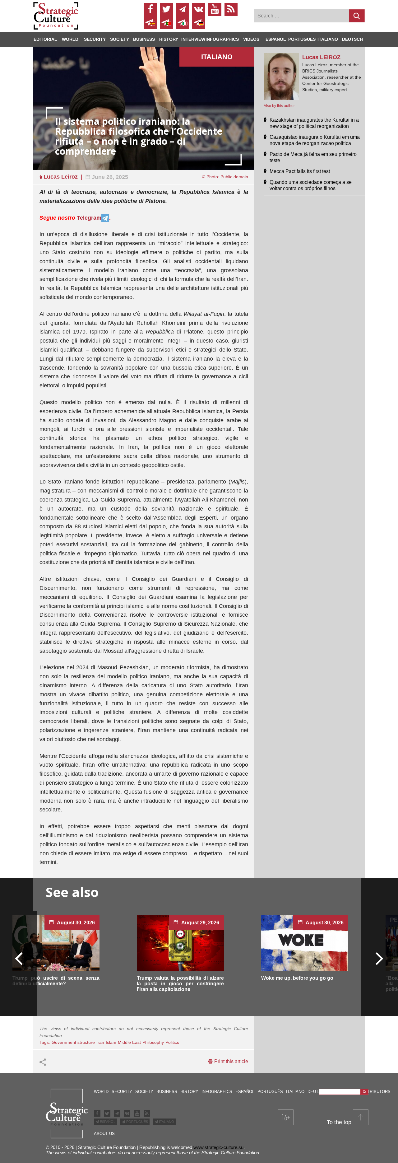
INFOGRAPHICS (222, 39)
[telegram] (182, 9)
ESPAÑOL (107, 1121)
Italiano (327, 39)
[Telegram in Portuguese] (166, 22)
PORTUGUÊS (136, 1121)
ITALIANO (166, 1121)
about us (104, 1133)
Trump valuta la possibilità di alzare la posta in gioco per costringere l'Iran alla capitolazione (180, 983)
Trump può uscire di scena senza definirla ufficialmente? (56, 980)
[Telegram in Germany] (198, 22)
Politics (172, 1042)
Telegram (89, 218)
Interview (193, 39)
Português (302, 39)
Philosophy (153, 1042)
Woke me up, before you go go (297, 978)
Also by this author (279, 106)
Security (95, 39)
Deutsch (352, 39)
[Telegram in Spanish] (150, 22)
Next (379, 958)
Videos (251, 39)
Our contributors (370, 1091)
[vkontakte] (198, 9)
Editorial (45, 39)
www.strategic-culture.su (218, 1147)
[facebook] (150, 9)
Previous (19, 958)
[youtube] (214, 9)
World (70, 39)
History (168, 39)
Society (119, 39)
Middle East (129, 1042)
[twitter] (166, 9)
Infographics (216, 1091)
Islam (111, 1042)
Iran (100, 1042)
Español (276, 39)
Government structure (73, 1042)
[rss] (231, 9)
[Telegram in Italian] (182, 22)
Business (144, 39)
